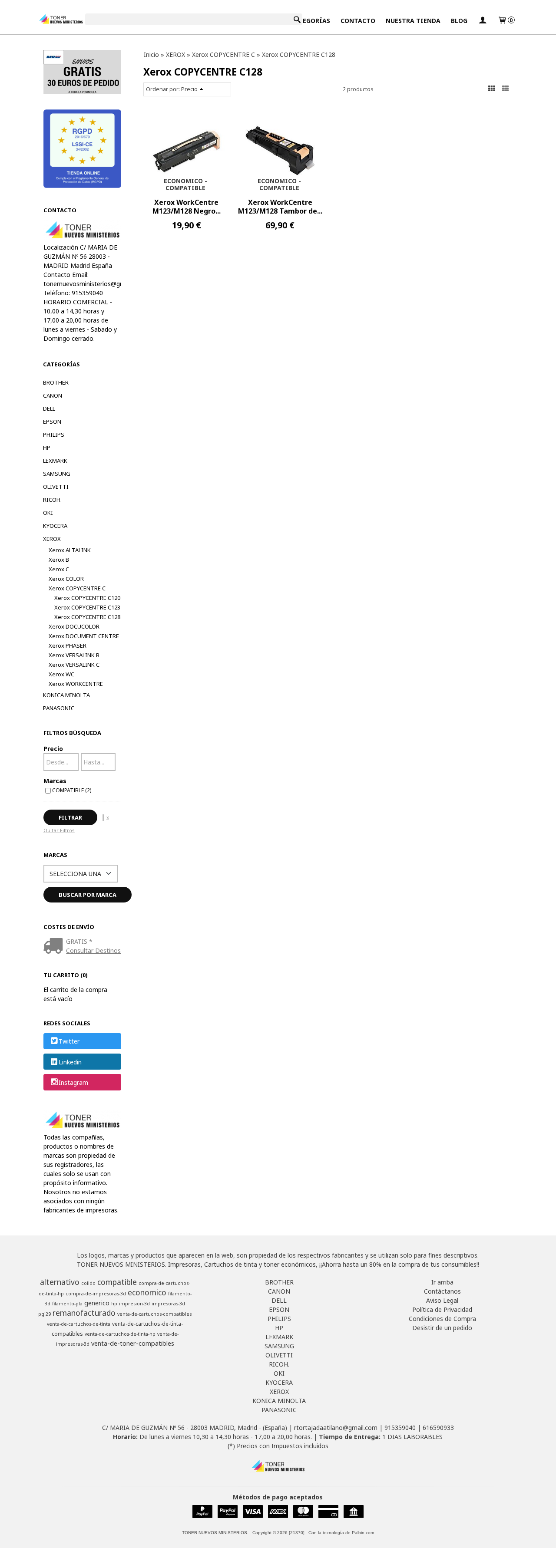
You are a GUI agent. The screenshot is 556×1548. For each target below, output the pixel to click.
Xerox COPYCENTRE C (77, 588)
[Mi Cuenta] (482, 20)
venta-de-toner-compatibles (132, 1343)
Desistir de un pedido (442, 1328)
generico (96, 1302)
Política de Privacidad (442, 1309)
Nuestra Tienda (413, 20)
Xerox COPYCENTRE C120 (87, 598)
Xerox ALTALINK (70, 550)
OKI (48, 513)
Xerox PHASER (67, 645)
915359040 (400, 1427)
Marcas (54, 781)
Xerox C (59, 569)
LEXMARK (55, 460)
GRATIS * (79, 941)
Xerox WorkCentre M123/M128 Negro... (186, 207)
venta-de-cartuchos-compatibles (154, 1314)
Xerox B (59, 559)
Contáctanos (442, 1291)
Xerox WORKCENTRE (76, 684)
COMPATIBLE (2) (71, 790)
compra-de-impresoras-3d (96, 1294)
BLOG (459, 20)
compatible (117, 1282)
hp (114, 1304)
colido (88, 1283)
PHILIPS (53, 434)
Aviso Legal (442, 1300)
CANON (52, 395)
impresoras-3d (168, 1304)
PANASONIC (58, 708)
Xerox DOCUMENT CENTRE (84, 636)
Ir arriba (442, 1282)
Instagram (73, 1082)
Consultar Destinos (93, 950)
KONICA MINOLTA (66, 695)
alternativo (59, 1282)
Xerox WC (61, 674)
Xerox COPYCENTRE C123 (87, 607)
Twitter (69, 1041)
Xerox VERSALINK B (74, 655)
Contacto (358, 20)
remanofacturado (84, 1313)
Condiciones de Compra (442, 1318)
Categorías (310, 20)
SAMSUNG (56, 474)
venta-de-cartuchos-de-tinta (78, 1324)
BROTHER (56, 382)
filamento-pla (67, 1304)
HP (46, 447)
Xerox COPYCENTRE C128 (87, 617)
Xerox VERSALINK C (74, 665)
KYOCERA (55, 526)
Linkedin (70, 1062)
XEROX (52, 539)
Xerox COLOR (66, 579)
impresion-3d (134, 1304)
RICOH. (52, 500)
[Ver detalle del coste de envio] (54, 946)
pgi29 (44, 1314)
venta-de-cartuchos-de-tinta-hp (120, 1334)
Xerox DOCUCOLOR (74, 626)
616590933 (438, 1427)
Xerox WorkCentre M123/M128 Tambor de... (280, 207)
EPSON (52, 421)
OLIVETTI (56, 487)
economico (147, 1292)
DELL (49, 408)
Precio (53, 748)
